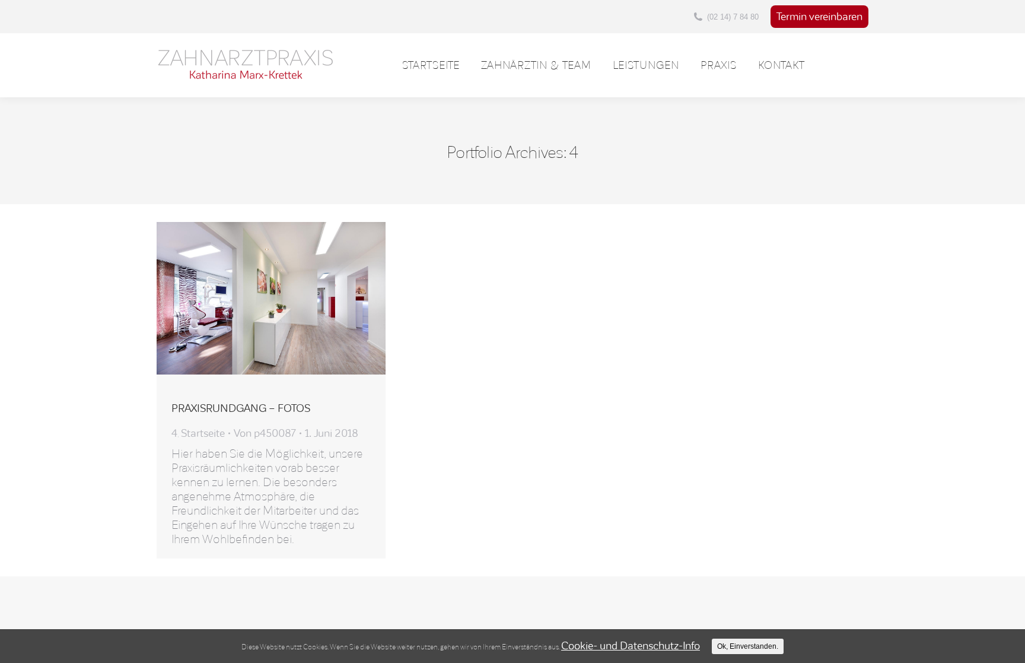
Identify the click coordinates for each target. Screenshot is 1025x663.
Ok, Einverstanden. (747, 646)
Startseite (203, 433)
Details (286, 298)
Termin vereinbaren (819, 16)
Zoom (252, 298)
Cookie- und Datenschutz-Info (630, 645)
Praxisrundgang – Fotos (240, 408)
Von (265, 433)
